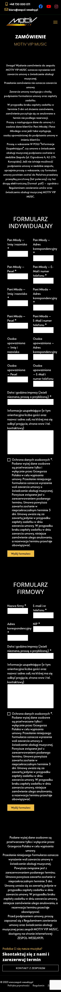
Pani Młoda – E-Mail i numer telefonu (42, 320)
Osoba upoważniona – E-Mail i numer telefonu (43, 372)
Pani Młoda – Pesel (16, 318)
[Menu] (54, 22)
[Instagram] (56, 6)
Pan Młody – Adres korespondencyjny (45, 246)
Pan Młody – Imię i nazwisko (17, 244)
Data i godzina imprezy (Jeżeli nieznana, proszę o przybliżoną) (29, 394)
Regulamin (38, 985)
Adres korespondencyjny (19, 628)
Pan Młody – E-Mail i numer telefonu (43, 271)
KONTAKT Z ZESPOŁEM (30, 968)
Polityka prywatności (18, 985)
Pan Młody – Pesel (15, 269)
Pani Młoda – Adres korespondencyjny (45, 295)
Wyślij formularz (20, 553)
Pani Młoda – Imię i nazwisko (17, 293)
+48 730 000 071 (19, 4)
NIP (36, 624)
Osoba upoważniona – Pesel (16, 369)
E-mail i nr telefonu (40, 608)
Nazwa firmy (16, 606)
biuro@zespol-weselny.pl (23, 9)
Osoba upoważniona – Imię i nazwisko (16, 345)
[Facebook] (41, 6)
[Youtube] (48, 6)
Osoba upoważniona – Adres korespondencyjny (45, 345)
